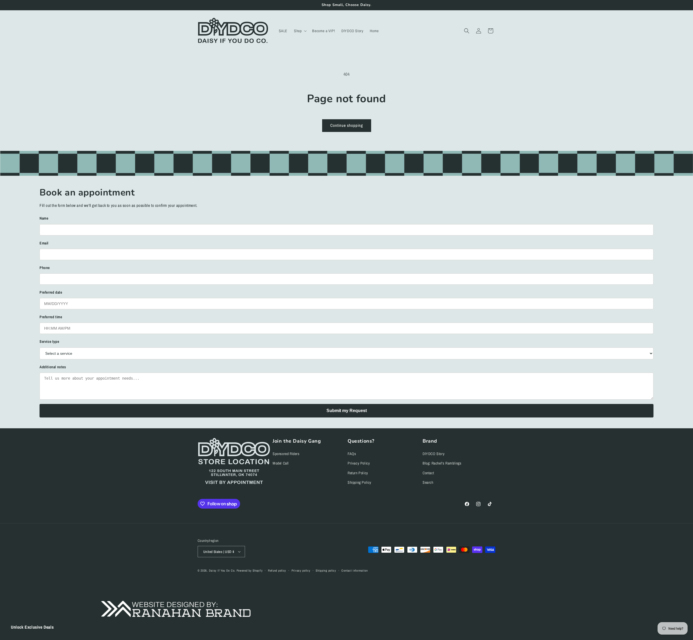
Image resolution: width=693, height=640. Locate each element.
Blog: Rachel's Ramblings (442, 463)
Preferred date (51, 292)
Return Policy (358, 472)
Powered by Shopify (250, 570)
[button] (300, 31)
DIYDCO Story (433, 453)
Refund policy (277, 570)
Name (44, 218)
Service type (49, 341)
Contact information (354, 570)
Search (428, 482)
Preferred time (51, 316)
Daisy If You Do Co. (222, 570)
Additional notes (53, 366)
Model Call (281, 463)
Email (44, 243)
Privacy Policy (359, 463)
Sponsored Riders (286, 453)
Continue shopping (346, 125)
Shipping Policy (359, 482)
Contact (428, 472)
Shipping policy (326, 570)
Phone (45, 267)
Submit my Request (346, 410)
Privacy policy (301, 570)
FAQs (352, 453)
